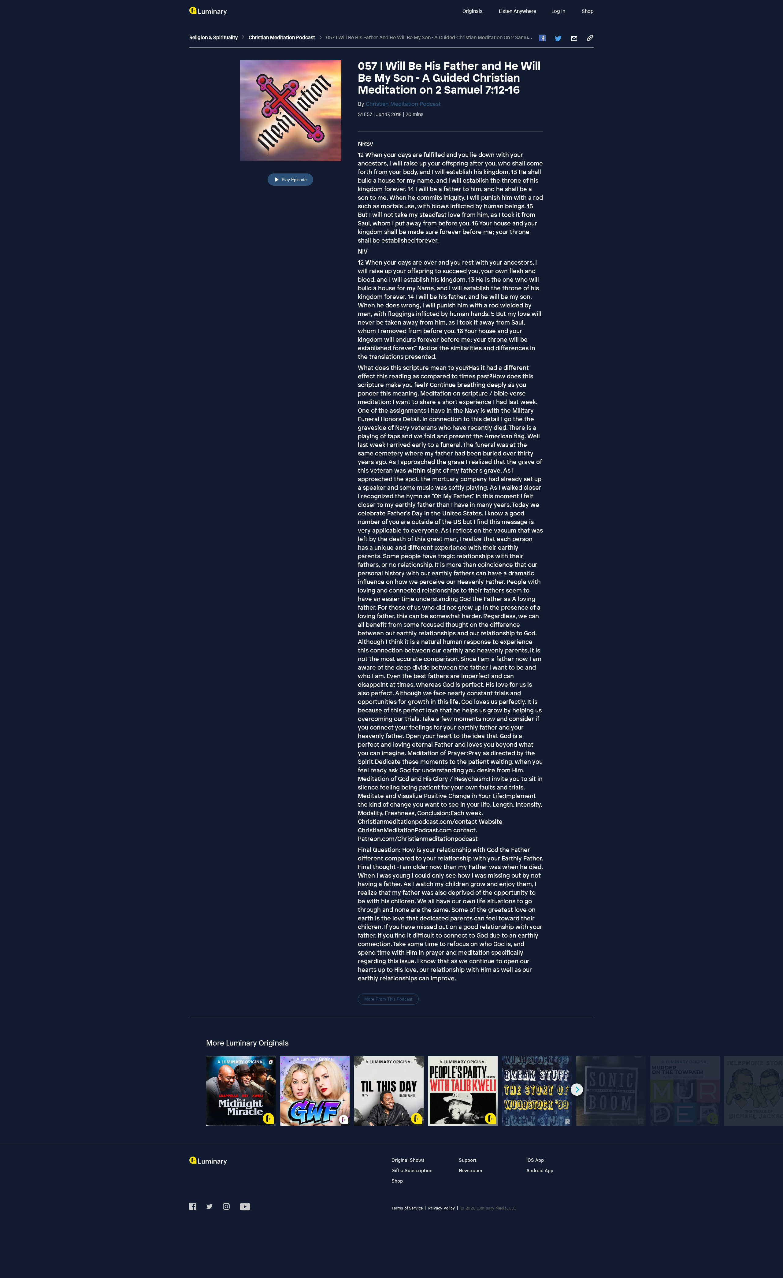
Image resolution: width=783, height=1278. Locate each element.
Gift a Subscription (412, 1170)
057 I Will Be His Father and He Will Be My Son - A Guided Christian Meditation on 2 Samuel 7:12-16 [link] (437, 37)
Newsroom (470, 1170)
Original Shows (408, 1160)
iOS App (535, 1160)
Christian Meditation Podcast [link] (282, 37)
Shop (588, 11)
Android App (539, 1170)
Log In (558, 11)
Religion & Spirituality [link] (214, 37)
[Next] (577, 1089)
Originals (473, 11)
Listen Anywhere (517, 11)
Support (468, 1160)
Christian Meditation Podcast (403, 103)
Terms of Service (407, 1208)
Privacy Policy (441, 1208)
